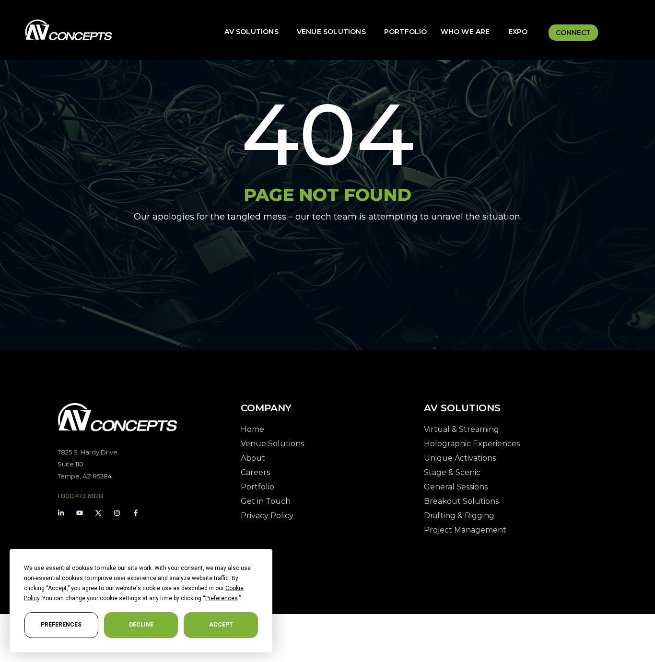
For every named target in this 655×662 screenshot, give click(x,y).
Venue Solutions (331, 31)
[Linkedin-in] (61, 513)
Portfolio (405, 31)
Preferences (61, 624)
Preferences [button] (221, 598)
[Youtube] (79, 513)
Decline (141, 624)
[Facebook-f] (135, 513)
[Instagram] (117, 513)
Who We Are (465, 31)
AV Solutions (251, 31)
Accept (221, 624)
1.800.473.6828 (80, 495)
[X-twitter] (98, 513)
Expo (518, 31)
